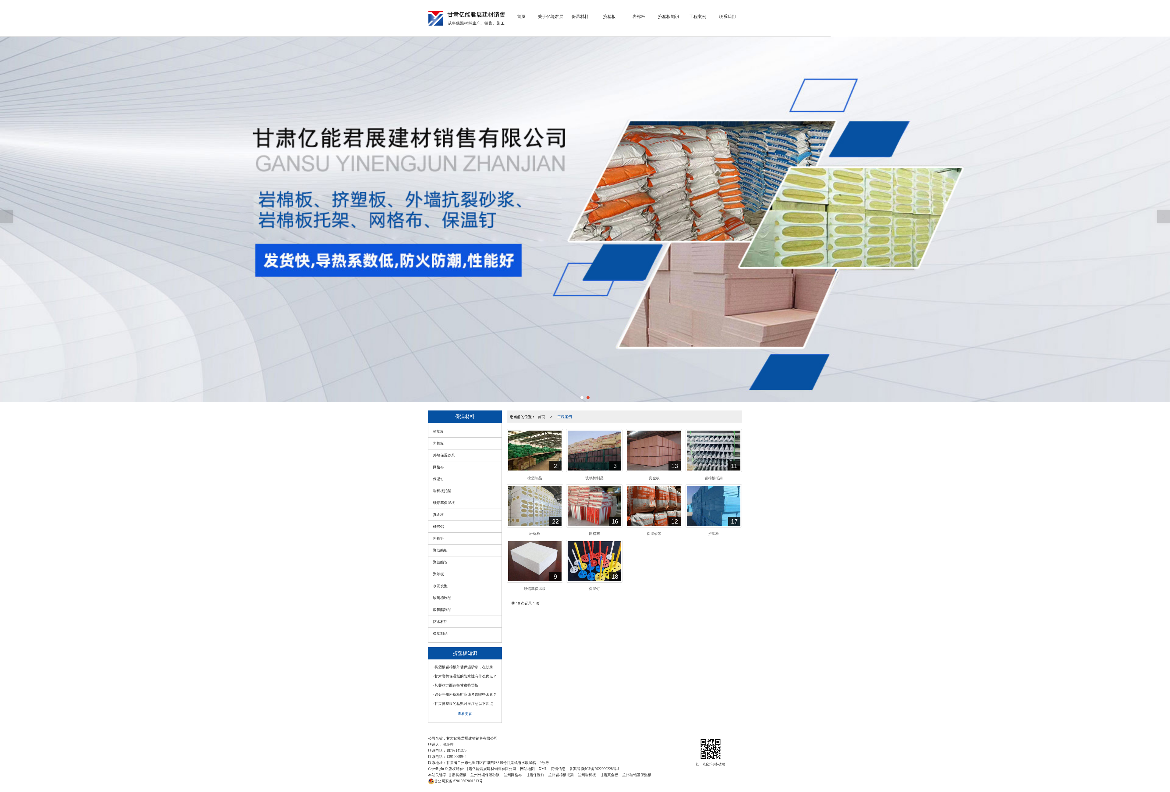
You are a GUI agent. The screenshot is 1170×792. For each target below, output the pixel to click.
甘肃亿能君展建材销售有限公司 (490, 769)
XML (543, 769)
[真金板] (654, 451)
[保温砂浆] (654, 506)
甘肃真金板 (609, 775)
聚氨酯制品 (442, 610)
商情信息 (558, 769)
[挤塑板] (713, 506)
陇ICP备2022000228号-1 (600, 769)
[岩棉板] (535, 506)
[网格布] (594, 506)
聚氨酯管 (440, 562)
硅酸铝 (438, 526)
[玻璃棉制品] (594, 451)
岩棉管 (438, 538)
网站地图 (527, 769)
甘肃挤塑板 (457, 775)
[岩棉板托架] (713, 451)
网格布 (438, 467)
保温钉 (438, 479)
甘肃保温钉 (535, 775)
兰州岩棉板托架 (561, 775)
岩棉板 (639, 16)
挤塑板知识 (668, 16)
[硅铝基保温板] (535, 561)
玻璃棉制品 (442, 598)
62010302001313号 (458, 781)
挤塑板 (609, 16)
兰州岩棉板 (587, 775)
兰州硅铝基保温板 (636, 775)
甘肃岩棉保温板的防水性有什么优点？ (465, 676)
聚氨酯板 (440, 550)
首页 (521, 16)
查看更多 (465, 714)
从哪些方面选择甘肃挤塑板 (456, 685)
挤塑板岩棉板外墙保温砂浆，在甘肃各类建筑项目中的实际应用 (466, 667)
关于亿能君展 (550, 16)
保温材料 (580, 16)
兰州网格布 (513, 775)
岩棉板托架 (442, 491)
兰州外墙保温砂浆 (485, 775)
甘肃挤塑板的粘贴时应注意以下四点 (463, 703)
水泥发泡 (440, 586)
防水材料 (440, 622)
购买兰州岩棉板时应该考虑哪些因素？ (465, 694)
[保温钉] (594, 561)
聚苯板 (438, 574)
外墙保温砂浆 (444, 455)
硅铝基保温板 (444, 503)
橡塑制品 (440, 633)
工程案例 (697, 16)
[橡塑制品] (535, 451)
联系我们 (727, 16)
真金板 (438, 515)
